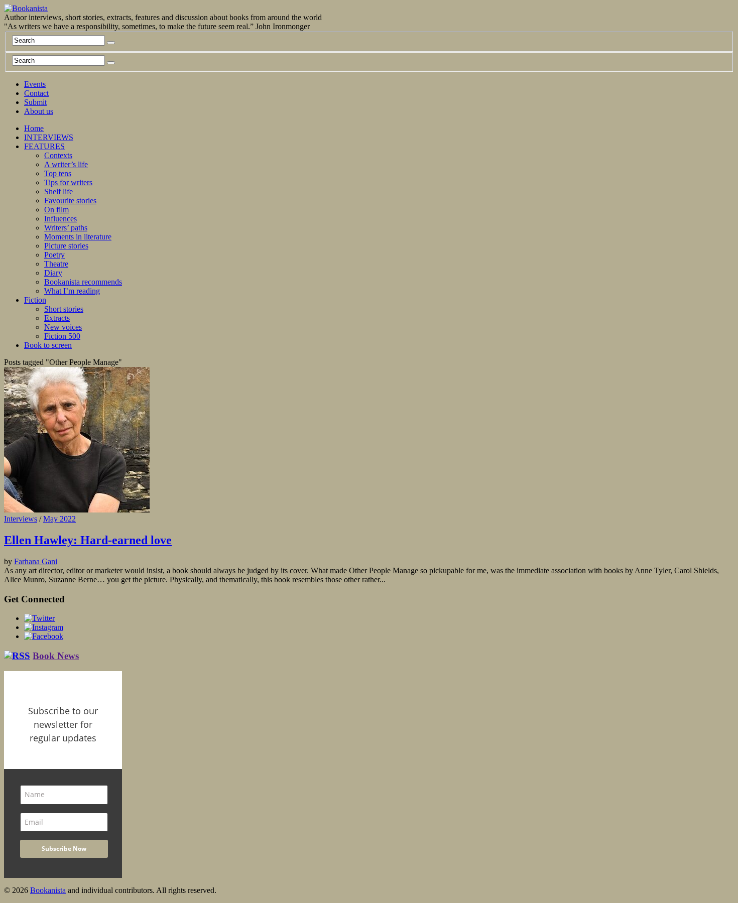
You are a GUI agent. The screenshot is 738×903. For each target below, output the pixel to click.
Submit (35, 102)
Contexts (58, 155)
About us (38, 111)
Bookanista (48, 890)
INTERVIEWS (48, 137)
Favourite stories (70, 200)
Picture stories (66, 245)
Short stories (63, 309)
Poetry (54, 254)
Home (34, 128)
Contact (36, 93)
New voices (63, 327)
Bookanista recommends (83, 282)
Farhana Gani (35, 561)
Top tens (57, 173)
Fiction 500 (62, 336)
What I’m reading (72, 291)
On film (56, 209)
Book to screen (48, 345)
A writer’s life (66, 164)
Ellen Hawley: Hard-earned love (88, 540)
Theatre (56, 264)
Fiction (35, 300)
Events (35, 84)
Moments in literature (77, 236)
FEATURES (44, 146)
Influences (60, 218)
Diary (53, 273)
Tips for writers (68, 182)
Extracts (57, 318)
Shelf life (58, 191)
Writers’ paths (65, 227)
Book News (56, 656)
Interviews (20, 518)
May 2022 (59, 518)
